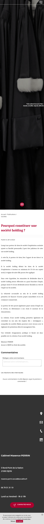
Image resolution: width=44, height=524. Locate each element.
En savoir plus (26, 519)
